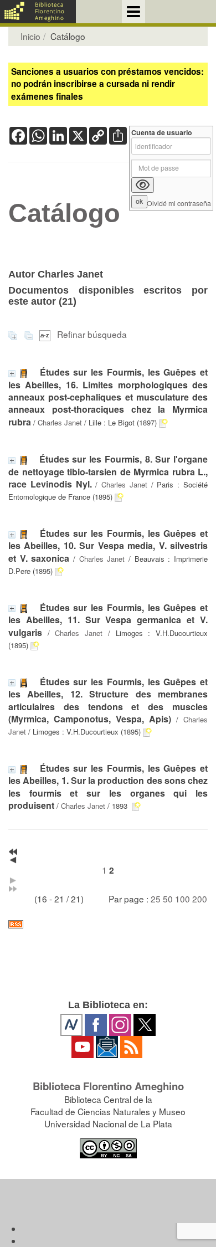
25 (156, 898)
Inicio (30, 36)
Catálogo (64, 213)
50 (168, 898)
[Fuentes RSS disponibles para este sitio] (108, 924)
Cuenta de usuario (161, 132)
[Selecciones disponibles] (46, 334)
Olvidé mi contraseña (179, 203)
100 (182, 898)
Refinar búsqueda (92, 334)
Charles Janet (60, 422)
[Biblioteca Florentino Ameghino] (38, 11)
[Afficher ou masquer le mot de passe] (142, 185)
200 (199, 898)
